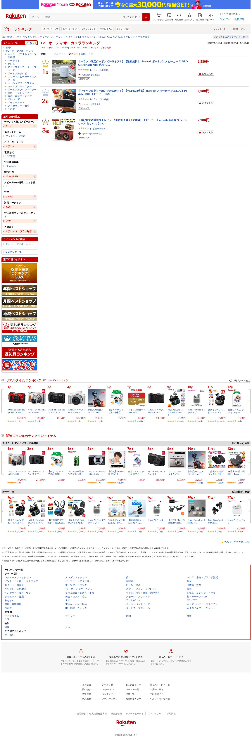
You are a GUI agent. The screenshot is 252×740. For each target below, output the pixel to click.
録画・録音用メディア (20, 96)
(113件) (160, 532)
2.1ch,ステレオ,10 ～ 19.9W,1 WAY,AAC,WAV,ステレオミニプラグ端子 (113, 37)
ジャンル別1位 (123, 29)
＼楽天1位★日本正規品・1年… (116, 521)
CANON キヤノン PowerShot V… (156, 411)
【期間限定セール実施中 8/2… (136, 521)
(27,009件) (81, 532)
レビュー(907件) (98, 128)
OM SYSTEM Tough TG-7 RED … (16, 411)
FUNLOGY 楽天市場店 (91, 75)
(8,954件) (40, 532)
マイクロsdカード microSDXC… (137, 411)
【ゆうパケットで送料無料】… (116, 411)
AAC (8, 207)
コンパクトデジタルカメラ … (176, 472)
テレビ (11, 63)
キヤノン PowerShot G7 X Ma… (97, 472)
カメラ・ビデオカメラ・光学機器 (22, 56)
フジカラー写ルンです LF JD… (76, 472)
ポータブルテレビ (17, 73)
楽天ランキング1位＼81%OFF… (216, 411)
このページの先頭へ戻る (237, 542)
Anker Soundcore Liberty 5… (196, 521)
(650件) (140, 421)
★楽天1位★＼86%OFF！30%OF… (176, 412)
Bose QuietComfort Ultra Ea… (216, 521)
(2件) (19, 421)
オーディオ (14, 60)
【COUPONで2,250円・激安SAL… (56, 521)
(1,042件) (240, 483)
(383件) (200, 532)
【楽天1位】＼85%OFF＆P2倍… (76, 521)
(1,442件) (180, 532)
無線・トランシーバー (20, 92)
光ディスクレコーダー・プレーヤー (22, 69)
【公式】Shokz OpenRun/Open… (176, 521)
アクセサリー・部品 (18, 105)
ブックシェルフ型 (15, 136)
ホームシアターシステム (21, 83)
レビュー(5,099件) (99, 70)
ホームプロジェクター (20, 86)
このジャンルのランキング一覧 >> (231, 37)
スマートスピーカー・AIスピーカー (22, 78)
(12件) (219, 532)
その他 (11, 109)
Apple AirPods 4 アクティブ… (197, 411)
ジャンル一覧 (219, 29)
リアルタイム (106, 29)
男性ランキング (70, 29)
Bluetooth (11, 166)
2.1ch (8, 126)
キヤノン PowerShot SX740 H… (37, 411)
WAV (8, 220)
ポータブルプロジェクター (22, 89)
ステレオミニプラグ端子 (19, 231)
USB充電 (10, 156)
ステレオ (10, 146)
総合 (8, 47)
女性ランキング (88, 29)
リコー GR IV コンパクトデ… (36, 472)
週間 (83, 54)
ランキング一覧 (13, 252)
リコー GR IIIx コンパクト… (156, 472)
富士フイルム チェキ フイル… (236, 411)
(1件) (79, 421)
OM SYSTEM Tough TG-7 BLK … (56, 411)
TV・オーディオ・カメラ (59, 37)
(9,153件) (120, 483)
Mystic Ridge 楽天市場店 (92, 134)
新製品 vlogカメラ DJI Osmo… (95, 411)
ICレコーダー (15, 99)
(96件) (59, 532)
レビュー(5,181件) (99, 99)
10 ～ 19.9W (12, 176)
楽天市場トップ (10, 37)
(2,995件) (120, 532)
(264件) (200, 421)
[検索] (146, 17)
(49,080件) (21, 532)
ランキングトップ (50, 29)
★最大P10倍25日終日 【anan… (236, 472)
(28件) (239, 421)
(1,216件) (220, 483)
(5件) (39, 421)
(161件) (240, 532)
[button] (169, 17)
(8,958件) (180, 421)
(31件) (139, 532)
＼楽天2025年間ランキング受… (216, 472)
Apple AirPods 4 (155, 520)
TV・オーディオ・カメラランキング (70, 43)
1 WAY (9, 196)
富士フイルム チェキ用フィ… (136, 472)
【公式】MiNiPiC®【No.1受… (116, 472)
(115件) (100, 421)
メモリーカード (16, 102)
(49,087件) (221, 421)
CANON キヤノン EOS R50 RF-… (77, 411)
